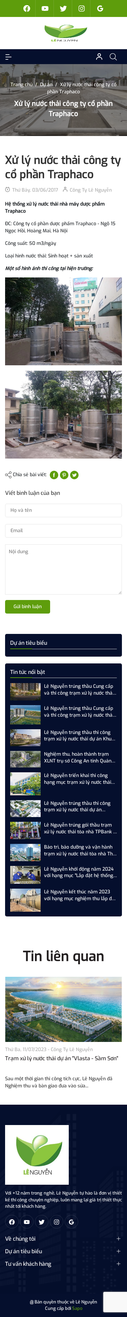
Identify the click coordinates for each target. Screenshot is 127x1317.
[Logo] (37, 1154)
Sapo (77, 1308)
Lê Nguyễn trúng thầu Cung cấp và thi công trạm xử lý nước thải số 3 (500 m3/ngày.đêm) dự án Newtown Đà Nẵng (78, 711)
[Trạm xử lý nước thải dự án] (63, 1009)
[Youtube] (45, 8)
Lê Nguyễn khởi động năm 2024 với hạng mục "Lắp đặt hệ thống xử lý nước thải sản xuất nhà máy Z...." (80, 872)
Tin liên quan (63, 956)
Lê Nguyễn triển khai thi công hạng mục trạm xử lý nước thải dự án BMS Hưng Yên (77, 779)
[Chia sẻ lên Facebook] (54, 474)
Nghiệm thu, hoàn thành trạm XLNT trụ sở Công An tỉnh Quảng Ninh (79, 757)
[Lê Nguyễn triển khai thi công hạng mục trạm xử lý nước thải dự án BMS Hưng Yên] (25, 783)
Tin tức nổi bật (27, 672)
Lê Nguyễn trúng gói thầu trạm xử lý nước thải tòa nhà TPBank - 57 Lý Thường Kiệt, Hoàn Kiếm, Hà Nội (79, 828)
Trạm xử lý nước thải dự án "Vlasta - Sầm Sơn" (61, 1058)
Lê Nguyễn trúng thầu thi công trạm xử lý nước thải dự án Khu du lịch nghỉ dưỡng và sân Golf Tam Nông (77, 735)
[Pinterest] (64, 474)
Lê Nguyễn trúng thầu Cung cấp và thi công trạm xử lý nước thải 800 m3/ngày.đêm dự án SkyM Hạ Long (78, 689)
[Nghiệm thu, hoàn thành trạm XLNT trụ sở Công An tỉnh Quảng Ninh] (25, 759)
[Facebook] (27, 8)
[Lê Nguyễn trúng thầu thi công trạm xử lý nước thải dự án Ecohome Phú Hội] (25, 808)
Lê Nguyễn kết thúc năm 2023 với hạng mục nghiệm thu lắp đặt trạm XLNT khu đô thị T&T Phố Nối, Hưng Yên (80, 895)
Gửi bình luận (28, 606)
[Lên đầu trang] (116, 1285)
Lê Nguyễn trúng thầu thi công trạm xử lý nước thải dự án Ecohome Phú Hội (77, 806)
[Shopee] (63, 8)
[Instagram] (81, 8)
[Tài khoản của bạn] (8, 57)
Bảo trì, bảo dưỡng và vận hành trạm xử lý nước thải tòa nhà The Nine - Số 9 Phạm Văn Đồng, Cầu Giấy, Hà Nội (79, 850)
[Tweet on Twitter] (74, 474)
